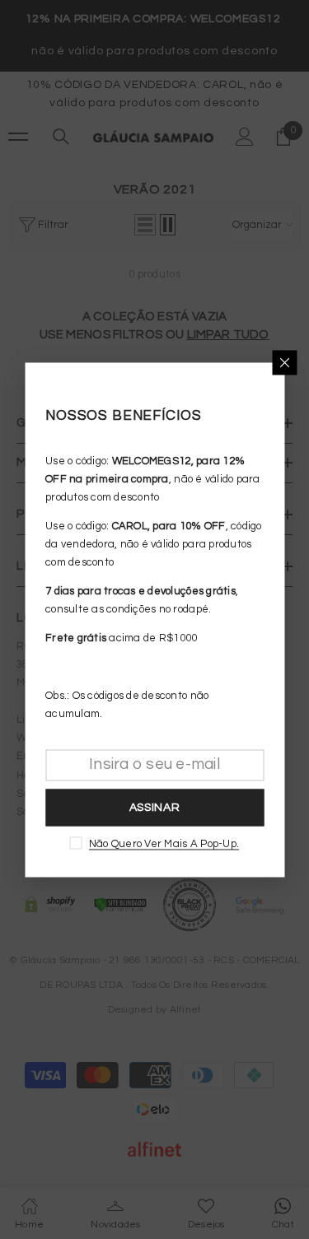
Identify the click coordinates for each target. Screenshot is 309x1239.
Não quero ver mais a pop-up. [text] (164, 843)
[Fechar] (284, 362)
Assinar (154, 807)
